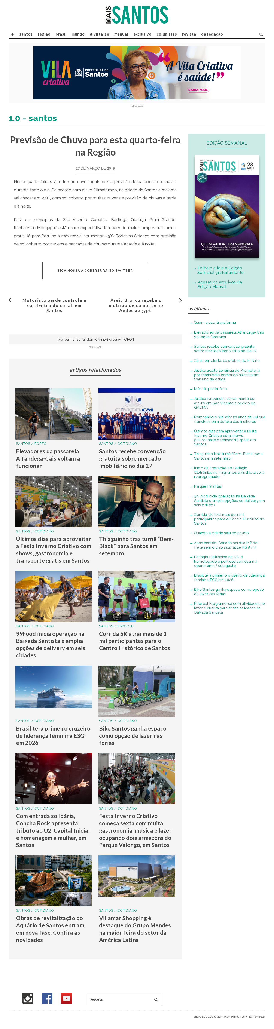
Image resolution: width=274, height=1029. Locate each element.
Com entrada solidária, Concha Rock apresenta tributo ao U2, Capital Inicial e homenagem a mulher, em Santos (53, 830)
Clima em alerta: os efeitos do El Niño (227, 360)
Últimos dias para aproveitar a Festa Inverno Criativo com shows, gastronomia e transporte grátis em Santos (53, 549)
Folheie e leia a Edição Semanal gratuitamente (220, 270)
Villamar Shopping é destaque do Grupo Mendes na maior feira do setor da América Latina (135, 929)
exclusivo (142, 34)
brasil (61, 34)
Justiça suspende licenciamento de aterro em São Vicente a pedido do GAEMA (225, 402)
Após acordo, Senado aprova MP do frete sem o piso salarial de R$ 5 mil (226, 545)
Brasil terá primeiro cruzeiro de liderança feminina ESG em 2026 (53, 735)
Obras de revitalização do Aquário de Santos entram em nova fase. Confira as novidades (50, 929)
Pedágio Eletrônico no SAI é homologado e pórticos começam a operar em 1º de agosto (225, 561)
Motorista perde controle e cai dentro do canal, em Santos (54, 305)
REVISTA (189, 34)
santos (26, 34)
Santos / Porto (31, 444)
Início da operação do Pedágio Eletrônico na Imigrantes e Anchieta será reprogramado (229, 472)
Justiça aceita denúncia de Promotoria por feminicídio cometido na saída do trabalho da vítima (227, 374)
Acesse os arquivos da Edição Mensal (219, 284)
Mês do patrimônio (210, 389)
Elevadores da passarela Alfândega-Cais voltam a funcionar (48, 458)
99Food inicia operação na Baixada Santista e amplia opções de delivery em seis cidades (50, 644)
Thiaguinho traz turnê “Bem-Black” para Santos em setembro (136, 546)
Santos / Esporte (116, 626)
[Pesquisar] (261, 34)
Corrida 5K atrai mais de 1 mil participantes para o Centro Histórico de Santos (134, 641)
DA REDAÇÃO (212, 34)
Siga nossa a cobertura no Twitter (95, 270)
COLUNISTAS (167, 34)
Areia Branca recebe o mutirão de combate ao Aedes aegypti (136, 305)
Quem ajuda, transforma (215, 322)
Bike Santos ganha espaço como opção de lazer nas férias (133, 735)
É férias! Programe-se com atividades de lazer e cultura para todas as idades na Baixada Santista (229, 607)
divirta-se (99, 34)
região (44, 34)
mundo (78, 34)
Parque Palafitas (208, 486)
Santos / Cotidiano (118, 444)
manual (121, 34)
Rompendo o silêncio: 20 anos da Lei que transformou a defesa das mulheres (229, 419)
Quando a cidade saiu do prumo (221, 533)
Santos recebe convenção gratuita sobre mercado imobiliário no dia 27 (132, 458)
